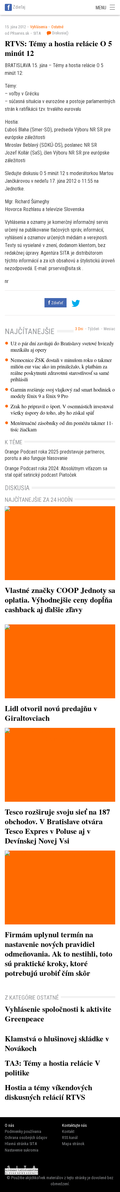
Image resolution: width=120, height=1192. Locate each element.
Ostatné (57, 26)
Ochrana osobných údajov (26, 1137)
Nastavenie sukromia (21, 1150)
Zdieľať (56, 302)
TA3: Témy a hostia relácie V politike (52, 1067)
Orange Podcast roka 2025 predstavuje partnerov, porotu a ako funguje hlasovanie (55, 455)
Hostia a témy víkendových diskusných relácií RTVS (48, 1092)
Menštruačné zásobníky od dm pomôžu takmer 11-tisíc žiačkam (62, 426)
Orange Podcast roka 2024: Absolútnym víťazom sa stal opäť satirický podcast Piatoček (56, 471)
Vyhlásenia (38, 26)
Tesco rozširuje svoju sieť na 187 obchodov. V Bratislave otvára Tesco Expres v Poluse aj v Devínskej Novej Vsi (57, 826)
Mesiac (109, 329)
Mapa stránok (73, 1143)
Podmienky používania (23, 1131)
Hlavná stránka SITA (21, 1143)
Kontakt (68, 1131)
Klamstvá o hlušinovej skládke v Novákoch (57, 1043)
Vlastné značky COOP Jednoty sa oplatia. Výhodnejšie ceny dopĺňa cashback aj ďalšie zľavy (60, 599)
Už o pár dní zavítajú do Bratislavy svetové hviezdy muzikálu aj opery (62, 346)
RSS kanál (70, 1137)
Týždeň (93, 329)
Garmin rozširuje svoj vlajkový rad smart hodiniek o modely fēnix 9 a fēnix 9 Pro (63, 392)
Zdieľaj (19, 7)
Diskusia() (59, 33)
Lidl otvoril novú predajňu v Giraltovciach (51, 712)
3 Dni (79, 329)
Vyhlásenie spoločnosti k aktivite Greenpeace (58, 1013)
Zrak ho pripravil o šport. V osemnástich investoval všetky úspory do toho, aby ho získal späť (62, 409)
